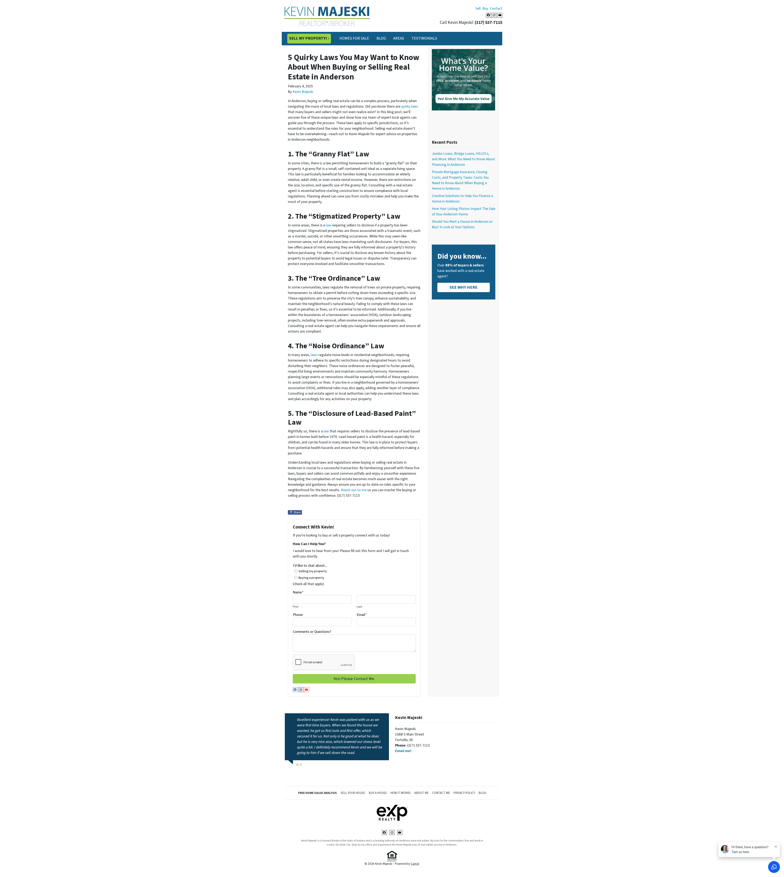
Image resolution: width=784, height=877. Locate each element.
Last (359, 606)
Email (362, 614)
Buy (485, 8)
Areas (398, 38)
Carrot (415, 863)
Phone (298, 614)
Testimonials (424, 38)
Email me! (403, 750)
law (328, 225)
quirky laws (409, 106)
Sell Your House (353, 793)
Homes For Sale (354, 38)
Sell (478, 8)
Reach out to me (353, 490)
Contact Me (441, 793)
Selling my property (312, 571)
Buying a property (311, 577)
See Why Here (464, 287)
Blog (381, 38)
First (295, 606)
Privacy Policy (464, 793)
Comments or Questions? (312, 631)
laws (314, 354)
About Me (421, 793)
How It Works (400, 793)
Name (298, 592)
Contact (496, 8)
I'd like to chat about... (310, 565)
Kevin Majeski (303, 91)
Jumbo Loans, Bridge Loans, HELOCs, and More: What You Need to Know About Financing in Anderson (463, 159)
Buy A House (378, 793)
